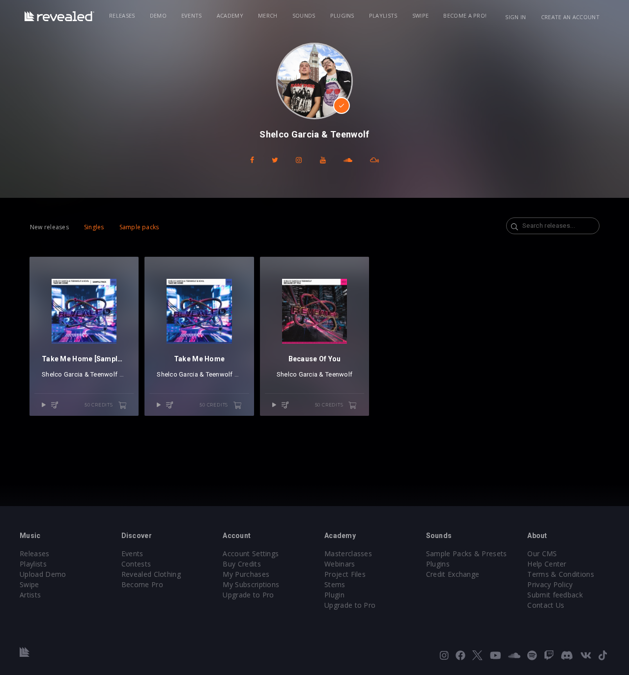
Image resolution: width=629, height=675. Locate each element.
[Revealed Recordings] (59, 16)
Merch (268, 15)
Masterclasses (348, 553)
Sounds (303, 15)
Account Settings (251, 553)
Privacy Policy (549, 584)
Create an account (570, 17)
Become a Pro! (464, 15)
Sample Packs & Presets (466, 553)
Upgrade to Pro (248, 594)
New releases (49, 227)
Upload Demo (43, 574)
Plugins (342, 15)
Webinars (339, 563)
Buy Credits (242, 563)
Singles (94, 227)
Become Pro (142, 584)
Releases (122, 15)
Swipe (420, 15)
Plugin (334, 594)
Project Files (345, 574)
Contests (136, 563)
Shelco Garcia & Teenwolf (79, 374)
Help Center (547, 563)
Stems (334, 584)
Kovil (126, 374)
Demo (158, 15)
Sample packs (139, 227)
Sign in (515, 17)
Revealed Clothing (151, 574)
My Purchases (246, 574)
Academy (230, 15)
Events (191, 15)
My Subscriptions (251, 584)
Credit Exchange (453, 574)
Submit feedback (555, 594)
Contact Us (545, 605)
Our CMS (542, 553)
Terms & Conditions (560, 574)
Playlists (383, 15)
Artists (30, 594)
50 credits (99, 404)
